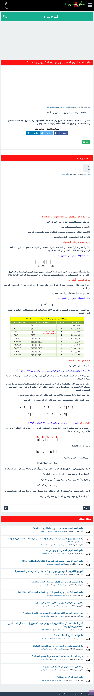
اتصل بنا (89, 694)
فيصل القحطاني (45, 585)
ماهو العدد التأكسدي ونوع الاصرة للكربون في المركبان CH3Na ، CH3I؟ (50, 592)
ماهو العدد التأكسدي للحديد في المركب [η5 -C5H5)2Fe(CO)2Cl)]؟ (52, 561)
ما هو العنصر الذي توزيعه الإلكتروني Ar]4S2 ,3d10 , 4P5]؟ (56, 582)
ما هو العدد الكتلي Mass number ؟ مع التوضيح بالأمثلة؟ (58, 646)
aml (48, 564)
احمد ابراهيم (45, 680)
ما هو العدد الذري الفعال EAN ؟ (68, 635)
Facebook (62, 133)
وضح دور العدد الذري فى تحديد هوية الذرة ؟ (63, 666)
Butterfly (44, 545)
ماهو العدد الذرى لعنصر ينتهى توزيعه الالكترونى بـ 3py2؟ (57, 528)
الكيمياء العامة (65, 107)
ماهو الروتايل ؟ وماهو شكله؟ (70, 677)
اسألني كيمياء (46, 606)
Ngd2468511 (45, 630)
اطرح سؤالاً (51, 16)
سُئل (89, 107)
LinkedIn (35, 133)
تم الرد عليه (87, 174)
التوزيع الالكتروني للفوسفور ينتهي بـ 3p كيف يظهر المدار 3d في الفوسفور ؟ (49, 571)
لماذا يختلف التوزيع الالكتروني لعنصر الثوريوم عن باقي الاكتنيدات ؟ (53, 613)
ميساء (47, 574)
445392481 (46, 553)
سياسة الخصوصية (78, 694)
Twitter (49, 133)
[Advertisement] (47, 40)
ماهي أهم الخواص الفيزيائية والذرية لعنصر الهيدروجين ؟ (58, 602)
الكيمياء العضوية (60, 564)
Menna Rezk (45, 531)
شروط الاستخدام (64, 694)
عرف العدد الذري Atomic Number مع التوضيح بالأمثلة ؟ (57, 656)
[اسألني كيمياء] (75, 4)
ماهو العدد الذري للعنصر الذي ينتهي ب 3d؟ (63, 550)
